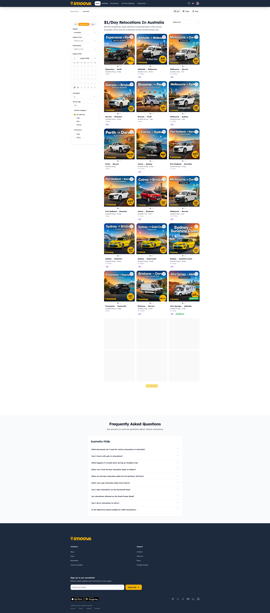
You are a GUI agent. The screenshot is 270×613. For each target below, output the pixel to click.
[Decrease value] (91, 96)
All (75, 24)
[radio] (75, 114)
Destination (77, 45)
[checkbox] (75, 134)
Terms (81, 608)
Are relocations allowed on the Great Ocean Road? (112, 434)
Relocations (75, 11)
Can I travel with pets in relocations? (107, 394)
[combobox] (85, 32)
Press (72, 556)
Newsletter (74, 561)
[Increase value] (94, 96)
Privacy (73, 608)
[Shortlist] (189, 3)
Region (75, 29)
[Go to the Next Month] (95, 58)
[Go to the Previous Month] (74, 58)
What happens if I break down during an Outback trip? (114, 401)
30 (74, 87)
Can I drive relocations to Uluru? (105, 441)
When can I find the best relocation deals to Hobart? (113, 407)
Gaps (92, 24)
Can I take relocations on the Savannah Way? (110, 428)
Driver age (77, 102)
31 (78, 87)
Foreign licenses (142, 565)
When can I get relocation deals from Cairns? (110, 421)
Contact (139, 552)
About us (140, 556)
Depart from (77, 37)
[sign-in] (197, 3)
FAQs (138, 561)
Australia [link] (86, 11)
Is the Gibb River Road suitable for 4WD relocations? (113, 448)
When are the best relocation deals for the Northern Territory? (117, 414)
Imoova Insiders (77, 565)
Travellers (76, 93)
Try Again (151, 324)
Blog (72, 552)
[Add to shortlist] (131, 37)
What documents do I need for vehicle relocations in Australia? (118, 387)
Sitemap (97, 608)
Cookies (88, 608)
